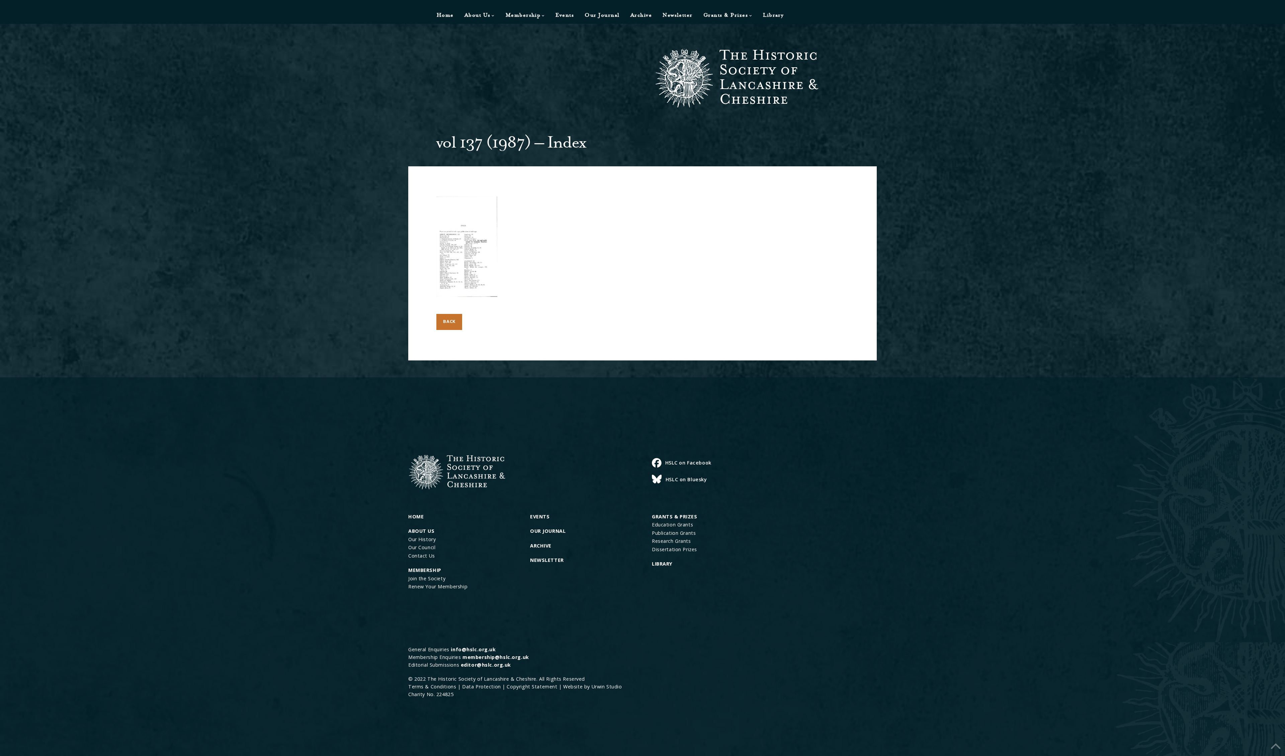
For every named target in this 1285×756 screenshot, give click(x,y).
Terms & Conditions (432, 686)
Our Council (421, 547)
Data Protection (481, 686)
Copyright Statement (532, 686)
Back (449, 321)
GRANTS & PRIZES (674, 516)
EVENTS (539, 516)
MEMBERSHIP (424, 570)
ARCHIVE (540, 545)
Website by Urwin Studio (592, 686)
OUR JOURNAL (548, 531)
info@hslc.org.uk (473, 649)
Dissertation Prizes (674, 549)
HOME (416, 516)
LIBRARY (662, 564)
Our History (422, 539)
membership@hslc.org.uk (495, 657)
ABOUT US (421, 531)
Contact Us (421, 556)
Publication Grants (674, 533)
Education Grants (672, 524)
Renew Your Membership (437, 586)
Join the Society (426, 578)
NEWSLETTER (547, 560)
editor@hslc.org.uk (486, 665)
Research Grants (671, 541)
